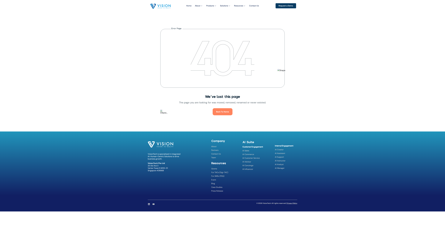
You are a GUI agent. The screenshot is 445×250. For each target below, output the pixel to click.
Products (210, 6)
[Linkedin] (149, 204)
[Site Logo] (160, 6)
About (197, 6)
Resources (238, 6)
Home (188, 6)
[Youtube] (153, 204)
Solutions (224, 6)
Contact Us (254, 6)
